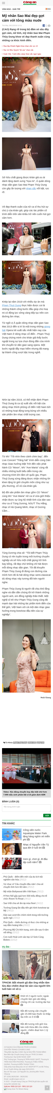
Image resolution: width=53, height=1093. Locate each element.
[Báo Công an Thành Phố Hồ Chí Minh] (30, 3)
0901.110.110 (27, 1086)
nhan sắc (31, 188)
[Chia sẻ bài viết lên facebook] (44, 25)
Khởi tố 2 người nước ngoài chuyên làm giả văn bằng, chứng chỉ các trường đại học (36, 999)
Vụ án (6, 947)
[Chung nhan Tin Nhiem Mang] (16, 1089)
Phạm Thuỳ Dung (11, 305)
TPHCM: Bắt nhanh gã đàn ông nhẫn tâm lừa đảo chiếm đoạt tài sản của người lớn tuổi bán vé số (26, 985)
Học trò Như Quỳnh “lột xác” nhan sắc (18, 50)
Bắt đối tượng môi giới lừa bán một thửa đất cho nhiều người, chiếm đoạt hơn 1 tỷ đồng (34, 1028)
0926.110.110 (16, 1086)
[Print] (49, 25)
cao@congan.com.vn (17, 1079)
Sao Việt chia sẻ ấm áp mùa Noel (19, 903)
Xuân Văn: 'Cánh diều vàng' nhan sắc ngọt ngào (22, 54)
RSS (49, 9)
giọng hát (40, 743)
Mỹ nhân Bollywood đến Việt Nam (19, 891)
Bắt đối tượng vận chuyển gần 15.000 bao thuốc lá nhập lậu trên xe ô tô (35, 1014)
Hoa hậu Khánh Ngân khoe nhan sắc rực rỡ (20, 46)
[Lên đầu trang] (47, 1087)
